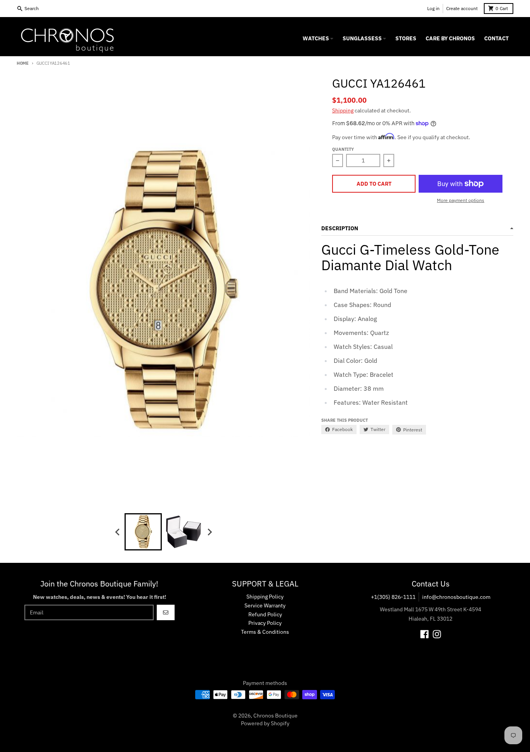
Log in (433, 8)
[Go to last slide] (117, 532)
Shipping (342, 110)
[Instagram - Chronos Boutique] (437, 634)
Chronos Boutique (275, 715)
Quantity (343, 149)
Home (23, 63)
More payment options (460, 200)
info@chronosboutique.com (456, 596)
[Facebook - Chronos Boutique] (424, 634)
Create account (462, 8)
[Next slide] (209, 532)
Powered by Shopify (265, 723)
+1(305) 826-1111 (393, 596)
